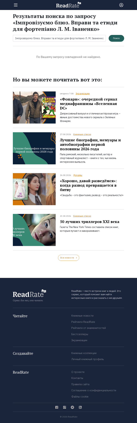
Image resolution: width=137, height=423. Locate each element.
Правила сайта (80, 384)
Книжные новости (82, 315)
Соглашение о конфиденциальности (93, 390)
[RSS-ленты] (80, 407)
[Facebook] (57, 407)
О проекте (78, 372)
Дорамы (77, 175)
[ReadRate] (68, 4)
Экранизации (83, 93)
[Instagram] (64, 407)
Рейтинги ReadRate (83, 322)
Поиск (116, 38)
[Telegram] (72, 407)
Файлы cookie (79, 396)
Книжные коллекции (84, 353)
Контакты (77, 378)
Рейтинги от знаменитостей (88, 328)
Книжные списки (82, 134)
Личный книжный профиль (87, 359)
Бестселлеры (79, 334)
